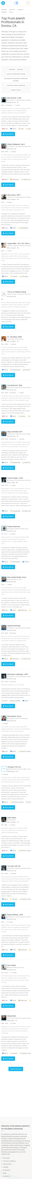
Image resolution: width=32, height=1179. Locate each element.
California (4, 12)
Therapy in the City (14, 767)
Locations (20, 9)
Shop (4, 1173)
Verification (6, 1170)
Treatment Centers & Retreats (16, 85)
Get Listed (6, 1158)
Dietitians (20, 69)
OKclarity (4, 9)
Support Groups (16, 90)
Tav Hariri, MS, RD (13, 866)
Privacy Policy (7, 1164)
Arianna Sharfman (13, 526)
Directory (12, 9)
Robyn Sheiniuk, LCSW (15, 915)
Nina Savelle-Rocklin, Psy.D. (16, 577)
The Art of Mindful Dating (16, 292)
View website (9, 134)
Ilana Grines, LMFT (14, 195)
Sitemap (5, 1167)
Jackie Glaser (11, 818)
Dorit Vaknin (11, 965)
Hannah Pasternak (13, 626)
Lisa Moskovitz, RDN (14, 385)
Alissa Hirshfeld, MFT (15, 432)
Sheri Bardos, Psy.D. (14, 716)
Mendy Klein (11, 1016)
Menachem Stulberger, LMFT (17, 674)
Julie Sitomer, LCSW (14, 98)
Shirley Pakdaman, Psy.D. (16, 144)
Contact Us (6, 1176)
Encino (11, 12)
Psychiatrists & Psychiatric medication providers (16, 80)
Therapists (12, 69)
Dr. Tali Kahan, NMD (14, 337)
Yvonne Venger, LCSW (15, 478)
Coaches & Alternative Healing (16, 74)
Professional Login (28, 3)
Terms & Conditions (9, 1161)
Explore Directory (15, 1069)
